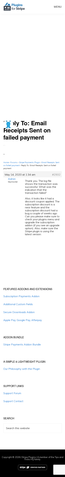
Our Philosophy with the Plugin (21, 368)
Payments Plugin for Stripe (14, 6)
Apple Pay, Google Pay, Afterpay (22, 320)
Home (6, 162)
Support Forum (12, 393)
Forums (14, 162)
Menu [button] (58, 6)
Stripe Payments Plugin (29, 162)
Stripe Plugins (29, 457)
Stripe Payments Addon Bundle (22, 344)
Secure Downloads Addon (19, 312)
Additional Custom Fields (18, 304)
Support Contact (13, 401)
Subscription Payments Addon (21, 296)
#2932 (56, 174)
